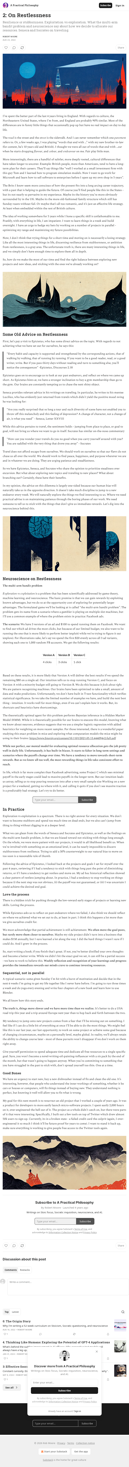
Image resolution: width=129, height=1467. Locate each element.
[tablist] (17, 1270)
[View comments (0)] (14, 47)
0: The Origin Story (17, 1321)
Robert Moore (10, 36)
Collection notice (85, 1443)
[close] (96, 1351)
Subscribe (105, 5)
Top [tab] (7, 1311)
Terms (70, 1443)
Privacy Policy (90, 1401)
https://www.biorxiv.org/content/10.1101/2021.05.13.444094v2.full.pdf (72, 738)
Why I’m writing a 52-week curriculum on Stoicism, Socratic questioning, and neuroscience (55, 1325)
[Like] (6, 47)
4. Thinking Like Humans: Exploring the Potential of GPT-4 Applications (56, 1342)
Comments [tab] (11, 1269)
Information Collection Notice (63, 1401)
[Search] (123, 1312)
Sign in (120, 5)
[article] (64, 1327)
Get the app (81, 1451)
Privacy (61, 1443)
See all (9, 1387)
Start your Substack (55, 1451)
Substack (48, 1459)
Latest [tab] (15, 1311)
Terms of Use (80, 1398)
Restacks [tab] (25, 1269)
